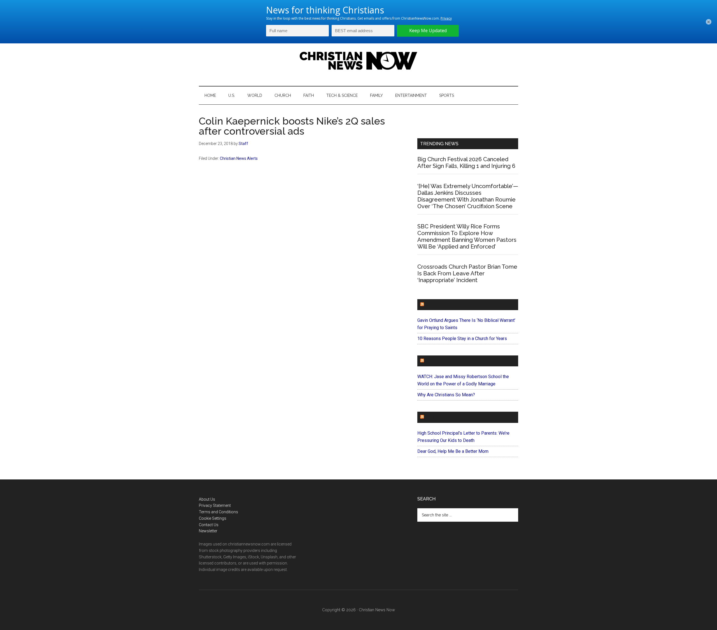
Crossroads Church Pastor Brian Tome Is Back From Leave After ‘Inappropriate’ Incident (467, 273)
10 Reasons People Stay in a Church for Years (462, 338)
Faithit (434, 361)
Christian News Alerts (239, 158)
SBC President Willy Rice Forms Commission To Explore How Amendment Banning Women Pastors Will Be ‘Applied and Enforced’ (466, 236)
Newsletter (208, 531)
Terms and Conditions (218, 512)
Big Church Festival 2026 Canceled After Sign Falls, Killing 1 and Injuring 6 (466, 162)
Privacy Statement (215, 505)
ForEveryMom (442, 417)
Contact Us (208, 525)
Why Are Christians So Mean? (446, 394)
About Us (207, 499)
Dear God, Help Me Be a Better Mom (452, 451)
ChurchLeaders (445, 304)
